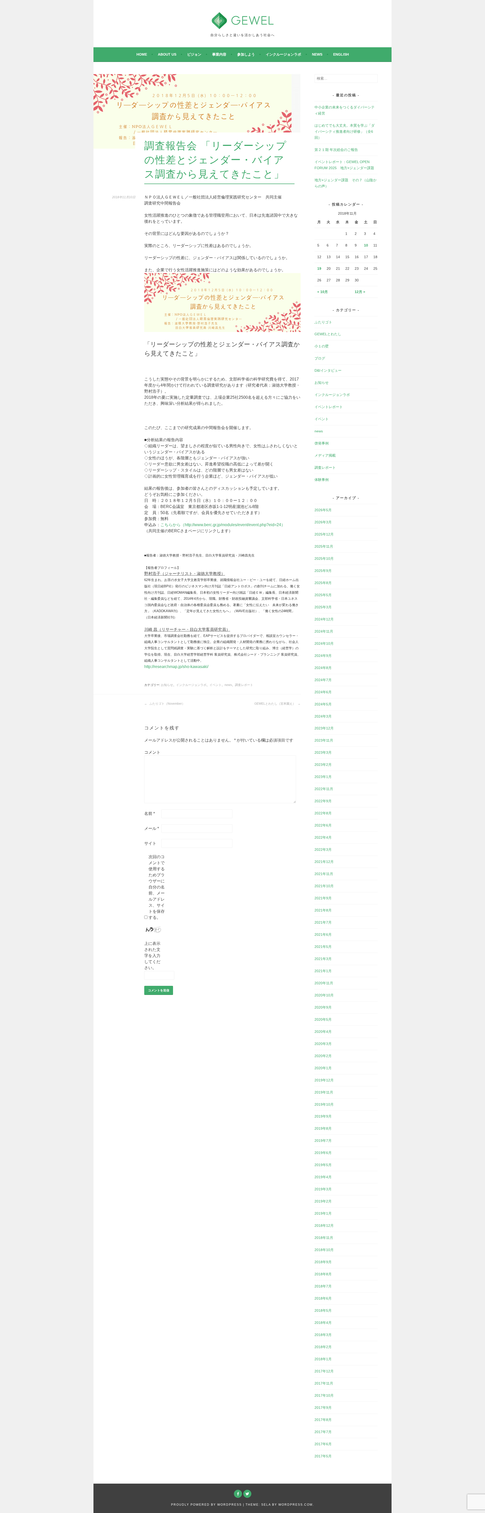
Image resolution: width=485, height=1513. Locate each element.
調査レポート (244, 685)
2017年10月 (324, 1395)
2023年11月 (323, 740)
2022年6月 (323, 825)
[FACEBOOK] (238, 1494)
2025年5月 (323, 595)
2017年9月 (323, 1408)
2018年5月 (323, 1310)
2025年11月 (323, 546)
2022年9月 (323, 801)
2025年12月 (324, 534)
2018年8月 (323, 1274)
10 (366, 245)
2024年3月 (323, 716)
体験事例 (321, 480)
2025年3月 (323, 607)
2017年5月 (323, 1456)
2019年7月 (323, 1141)
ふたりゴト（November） (167, 703)
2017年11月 (323, 1383)
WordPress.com (295, 1504)
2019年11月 (323, 1092)
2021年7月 (323, 922)
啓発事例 (321, 443)
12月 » (360, 292)
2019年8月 (323, 1128)
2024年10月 (324, 643)
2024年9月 (323, 656)
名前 (149, 813)
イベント (215, 685)
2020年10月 (324, 995)
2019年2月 (323, 1201)
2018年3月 (323, 1335)
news (317, 54)
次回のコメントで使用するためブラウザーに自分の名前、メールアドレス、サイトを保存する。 (157, 887)
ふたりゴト (323, 322)
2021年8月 (323, 910)
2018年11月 (323, 1238)
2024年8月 (323, 668)
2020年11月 (323, 983)
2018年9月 (323, 1262)
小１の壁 (321, 346)
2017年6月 (323, 1444)
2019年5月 (323, 1165)
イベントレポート (328, 407)
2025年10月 (324, 559)
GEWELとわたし (327, 334)
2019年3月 (323, 1189)
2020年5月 (323, 1019)
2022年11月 (323, 789)
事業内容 (219, 54)
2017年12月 (324, 1371)
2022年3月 (323, 850)
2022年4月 (323, 837)
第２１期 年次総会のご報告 (336, 150)
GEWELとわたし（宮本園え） (275, 703)
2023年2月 (323, 765)
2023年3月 (323, 752)
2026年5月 (323, 510)
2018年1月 (323, 1359)
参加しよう (246, 54)
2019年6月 (323, 1153)
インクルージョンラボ (283, 54)
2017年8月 (323, 1420)
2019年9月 (323, 1116)
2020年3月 (323, 1044)
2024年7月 (323, 680)
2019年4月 (323, 1177)
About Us (167, 54)
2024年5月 (323, 704)
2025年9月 (323, 571)
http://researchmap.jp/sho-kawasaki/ (176, 666)
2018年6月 (323, 1298)
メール (151, 828)
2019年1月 (323, 1213)
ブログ (319, 358)
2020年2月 (323, 1056)
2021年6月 (323, 934)
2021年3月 (323, 959)
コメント (152, 752)
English (341, 54)
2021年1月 (323, 971)
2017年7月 (323, 1432)
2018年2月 (323, 1347)
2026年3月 (323, 522)
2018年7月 (323, 1286)
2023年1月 (323, 777)
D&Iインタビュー (328, 370)
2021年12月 (324, 862)
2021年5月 (323, 947)
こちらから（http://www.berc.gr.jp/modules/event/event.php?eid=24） (222, 525)
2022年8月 (323, 813)
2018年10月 (324, 1250)
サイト (150, 843)
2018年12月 (324, 1225)
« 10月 (322, 292)
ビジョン (194, 54)
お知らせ (167, 685)
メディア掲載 (325, 455)
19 (319, 268)
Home (141, 54)
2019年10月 (324, 1104)
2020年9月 (323, 1007)
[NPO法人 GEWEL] (243, 26)
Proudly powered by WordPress (206, 1504)
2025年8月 (323, 583)
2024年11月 (323, 631)
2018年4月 (323, 1323)
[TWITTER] (247, 1494)
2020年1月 (323, 1068)
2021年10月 (324, 886)
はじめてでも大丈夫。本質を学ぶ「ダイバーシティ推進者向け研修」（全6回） (344, 131)
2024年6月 (323, 692)
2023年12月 (324, 728)
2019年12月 (324, 1080)
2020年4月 (323, 1032)
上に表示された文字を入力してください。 (152, 955)
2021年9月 (323, 898)
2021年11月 (323, 874)
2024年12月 (324, 619)
